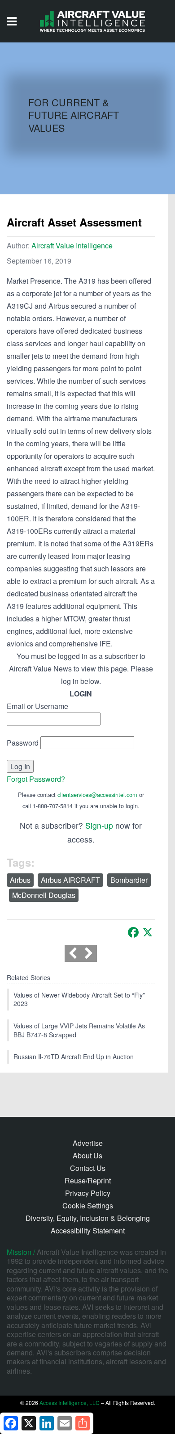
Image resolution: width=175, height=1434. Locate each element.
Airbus (20, 880)
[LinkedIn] (47, 1423)
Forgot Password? (36, 779)
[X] (147, 932)
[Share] (83, 1423)
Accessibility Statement (88, 1230)
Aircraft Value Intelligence (72, 245)
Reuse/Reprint (88, 1180)
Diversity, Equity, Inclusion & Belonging (88, 1218)
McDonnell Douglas (43, 895)
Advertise (88, 1143)
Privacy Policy (87, 1193)
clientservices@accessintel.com (97, 794)
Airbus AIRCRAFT (70, 880)
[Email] (65, 1423)
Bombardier (129, 880)
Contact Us (87, 1168)
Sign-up (99, 825)
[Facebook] (133, 932)
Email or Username (37, 706)
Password (23, 743)
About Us (87, 1155)
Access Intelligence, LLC (69, 1402)
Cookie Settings (87, 1205)
